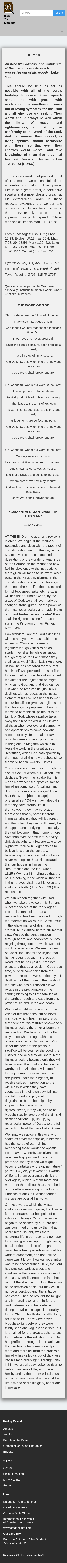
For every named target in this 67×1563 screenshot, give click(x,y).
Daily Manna (11, 1479)
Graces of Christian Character (22, 1446)
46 (31, 251)
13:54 (23, 242)
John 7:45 (20, 251)
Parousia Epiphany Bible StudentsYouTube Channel (25, 1541)
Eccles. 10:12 (24, 238)
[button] (62, 31)
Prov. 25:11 (37, 247)
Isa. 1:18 (38, 661)
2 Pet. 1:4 (13, 1171)
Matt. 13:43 (13, 628)
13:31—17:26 (44, 251)
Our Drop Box (12, 1533)
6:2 (47, 242)
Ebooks (8, 1451)
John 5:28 (38, 887)
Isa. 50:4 (42, 238)
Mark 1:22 (36, 242)
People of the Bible (15, 1440)
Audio (7, 1485)
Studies (8, 1434)
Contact (8, 1468)
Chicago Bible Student (17, 1513)
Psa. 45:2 (39, 234)
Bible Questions (13, 1473)
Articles (8, 1428)
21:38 (23, 247)
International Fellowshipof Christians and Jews (18, 1520)
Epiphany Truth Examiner (19, 1501)
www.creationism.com (17, 1528)
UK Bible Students (15, 1507)
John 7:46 (33, 525)
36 (15, 247)
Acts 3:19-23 (42, 762)
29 (15, 242)
